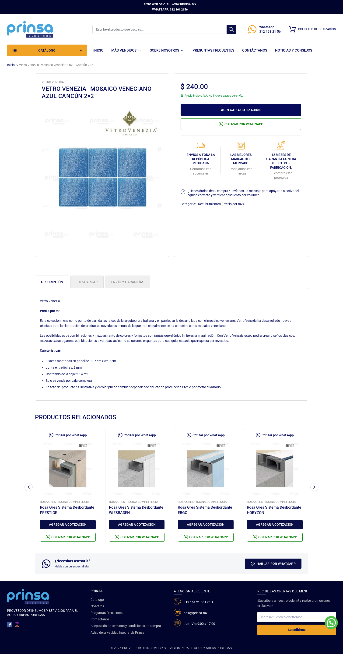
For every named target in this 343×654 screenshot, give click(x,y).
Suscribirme (297, 630)
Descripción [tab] (52, 282)
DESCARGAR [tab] (87, 282)
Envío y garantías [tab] (127, 282)
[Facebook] (9, 624)
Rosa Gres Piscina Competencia (64, 502)
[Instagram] (17, 624)
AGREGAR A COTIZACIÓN (241, 110)
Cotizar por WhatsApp (243, 124)
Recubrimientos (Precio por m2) (221, 204)
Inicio (11, 65)
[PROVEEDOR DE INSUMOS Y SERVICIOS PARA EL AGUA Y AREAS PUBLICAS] (30, 29)
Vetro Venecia (53, 82)
